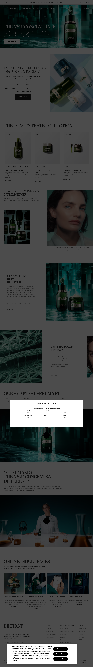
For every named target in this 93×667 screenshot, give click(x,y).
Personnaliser (60, 659)
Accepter (60, 649)
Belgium (46, 410)
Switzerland (46, 421)
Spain (64, 416)
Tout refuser (60, 654)
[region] (42, 654)
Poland (46, 416)
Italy (65, 410)
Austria (28, 410)
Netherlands (28, 416)
